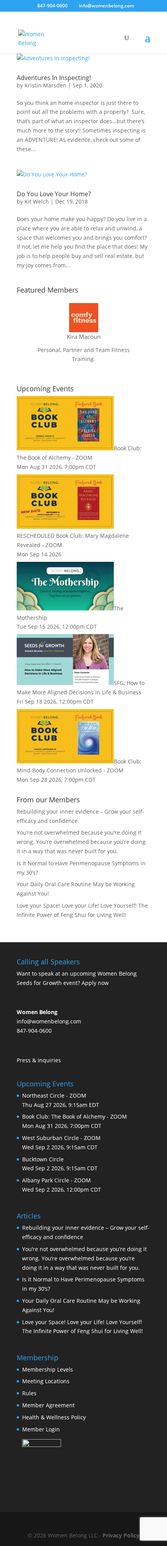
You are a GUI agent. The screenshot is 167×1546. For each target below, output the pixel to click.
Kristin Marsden (45, 85)
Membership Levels (47, 1369)
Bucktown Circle (43, 1159)
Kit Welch (36, 201)
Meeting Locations (46, 1381)
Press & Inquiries (39, 1060)
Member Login (41, 1429)
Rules (29, 1393)
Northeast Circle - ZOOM (54, 1095)
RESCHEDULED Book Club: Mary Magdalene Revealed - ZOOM (73, 540)
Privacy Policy (121, 1535)
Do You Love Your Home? (54, 194)
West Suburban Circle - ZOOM (61, 1138)
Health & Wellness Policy (54, 1417)
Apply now (95, 983)
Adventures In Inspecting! (54, 77)
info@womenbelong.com (49, 1021)
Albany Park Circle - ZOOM (56, 1180)
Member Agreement (48, 1405)
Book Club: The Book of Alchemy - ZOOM (74, 1116)
